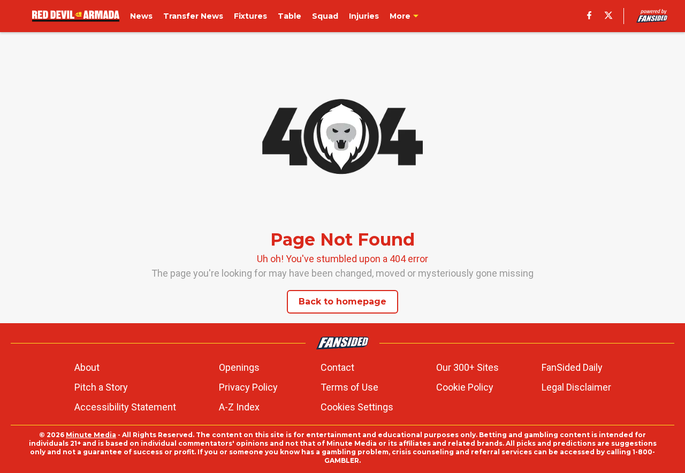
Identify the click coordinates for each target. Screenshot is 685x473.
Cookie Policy (464, 387)
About (87, 367)
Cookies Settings (357, 407)
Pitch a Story (101, 387)
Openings (239, 367)
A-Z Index (239, 407)
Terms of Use (349, 387)
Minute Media (91, 435)
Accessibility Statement (125, 407)
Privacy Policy (248, 387)
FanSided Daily (572, 367)
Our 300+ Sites (467, 367)
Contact (337, 367)
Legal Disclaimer (576, 387)
